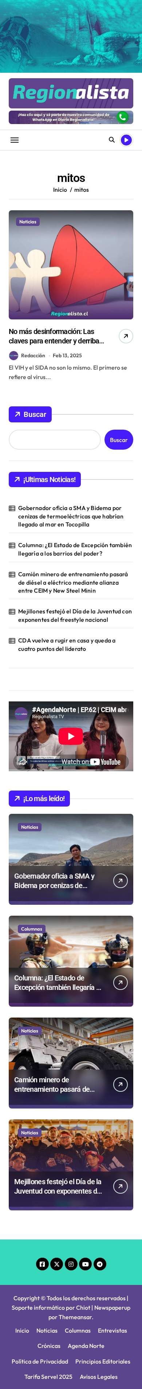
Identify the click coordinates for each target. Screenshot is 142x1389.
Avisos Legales (99, 1376)
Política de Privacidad (40, 1361)
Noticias (27, 221)
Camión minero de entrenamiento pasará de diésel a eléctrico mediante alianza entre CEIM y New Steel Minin (73, 582)
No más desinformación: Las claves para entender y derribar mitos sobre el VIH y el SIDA (55, 341)
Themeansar (75, 1317)
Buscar (35, 414)
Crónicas (49, 1345)
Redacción (33, 355)
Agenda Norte (86, 1345)
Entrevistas (112, 1330)
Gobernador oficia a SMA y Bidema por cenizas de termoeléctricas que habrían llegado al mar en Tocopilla (70, 516)
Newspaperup (112, 1307)
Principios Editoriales (102, 1361)
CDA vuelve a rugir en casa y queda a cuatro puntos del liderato (66, 644)
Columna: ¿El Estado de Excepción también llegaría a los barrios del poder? (75, 549)
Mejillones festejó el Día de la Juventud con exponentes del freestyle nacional (75, 615)
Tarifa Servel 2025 (48, 1376)
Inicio (22, 1330)
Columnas (31, 929)
